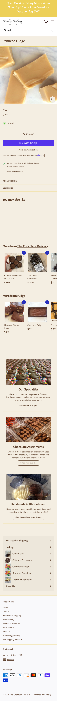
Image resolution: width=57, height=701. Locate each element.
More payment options (28, 149)
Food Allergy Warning (12, 635)
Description (8, 187)
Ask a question (10, 180)
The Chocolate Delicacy (32, 246)
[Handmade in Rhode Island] (28, 487)
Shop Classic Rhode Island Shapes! (29, 517)
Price (5, 110)
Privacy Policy (8, 619)
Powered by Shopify (42, 694)
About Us (6, 631)
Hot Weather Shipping (12, 615)
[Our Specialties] (28, 372)
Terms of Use (8, 627)
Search (5, 607)
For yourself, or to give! (28, 405)
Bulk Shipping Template (12, 639)
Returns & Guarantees (11, 623)
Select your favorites (28, 463)
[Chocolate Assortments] (28, 429)
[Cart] (45, 21)
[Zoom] (52, 99)
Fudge (21, 296)
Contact (6, 611)
